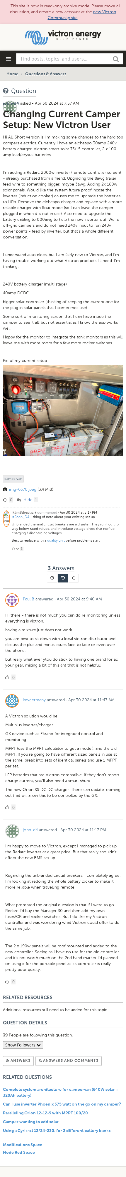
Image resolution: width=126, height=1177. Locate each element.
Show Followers (21, 1045)
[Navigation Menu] (8, 58)
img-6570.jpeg (22, 489)
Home (12, 74)
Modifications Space (22, 1145)
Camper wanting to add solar (31, 1122)
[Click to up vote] (13, 549)
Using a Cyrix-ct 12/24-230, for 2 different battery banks (56, 1131)
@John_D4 (20, 517)
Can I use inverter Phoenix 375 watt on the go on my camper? (62, 1104)
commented (47, 512)
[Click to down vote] (18, 549)
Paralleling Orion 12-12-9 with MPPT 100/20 (45, 1113)
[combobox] (69, 58)
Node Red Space (19, 1153)
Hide (27, 499)
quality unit (56, 540)
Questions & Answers (45, 74)
